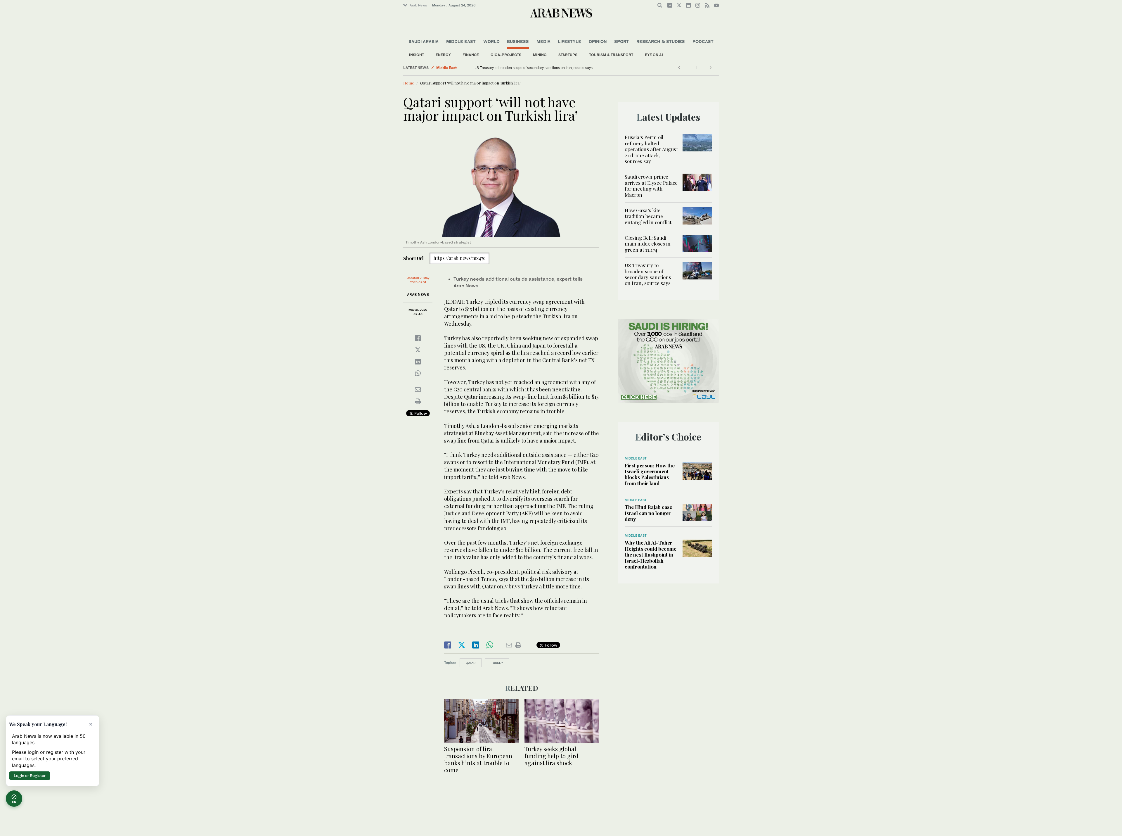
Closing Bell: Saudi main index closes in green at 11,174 (648, 243)
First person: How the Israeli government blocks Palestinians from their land (650, 474)
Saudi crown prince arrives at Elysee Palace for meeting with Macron (651, 185)
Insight (416, 55)
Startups (567, 55)
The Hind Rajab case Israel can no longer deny (648, 513)
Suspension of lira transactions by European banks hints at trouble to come (478, 759)
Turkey (497, 662)
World (491, 41)
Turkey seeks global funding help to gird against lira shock (551, 756)
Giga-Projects (506, 55)
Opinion (598, 41)
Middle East (461, 41)
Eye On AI (654, 55)
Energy (443, 55)
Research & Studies (660, 41)
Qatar (470, 662)
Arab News (418, 5)
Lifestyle (569, 41)
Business (518, 41)
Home (408, 82)
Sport (621, 41)
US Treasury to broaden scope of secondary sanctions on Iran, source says (537, 68)
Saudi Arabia (423, 41)
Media (543, 41)
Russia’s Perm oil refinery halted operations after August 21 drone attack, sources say (651, 149)
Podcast (703, 41)
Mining (540, 55)
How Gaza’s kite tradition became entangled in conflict (648, 216)
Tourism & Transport (611, 55)
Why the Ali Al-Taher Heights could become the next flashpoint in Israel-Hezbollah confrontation (650, 554)
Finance (471, 55)
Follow (420, 413)
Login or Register (30, 775)
